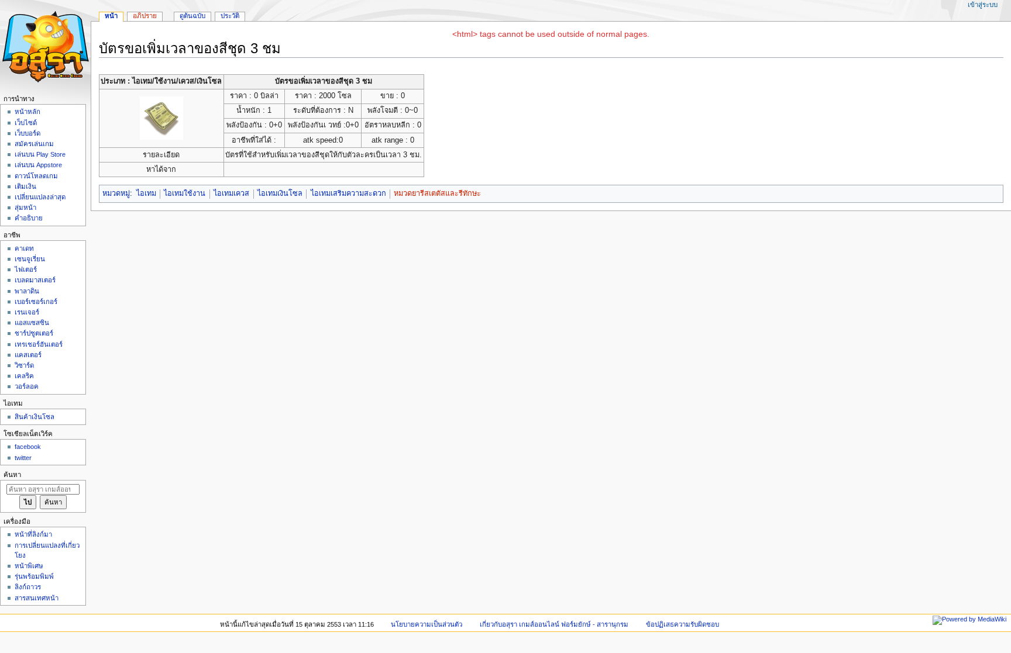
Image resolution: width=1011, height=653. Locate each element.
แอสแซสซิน (32, 322)
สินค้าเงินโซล (34, 416)
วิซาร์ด (24, 365)
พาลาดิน (27, 291)
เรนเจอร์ (27, 312)
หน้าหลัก (27, 111)
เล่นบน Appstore (38, 164)
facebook (28, 446)
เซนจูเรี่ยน (30, 258)
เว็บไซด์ (26, 122)
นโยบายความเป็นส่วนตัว (426, 624)
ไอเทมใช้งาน (184, 193)
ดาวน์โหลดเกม (36, 175)
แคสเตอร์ (28, 354)
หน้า (111, 15)
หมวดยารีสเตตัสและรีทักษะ (437, 193)
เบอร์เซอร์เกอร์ (36, 301)
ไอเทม (146, 193)
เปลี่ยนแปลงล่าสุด (40, 197)
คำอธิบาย (29, 218)
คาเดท (24, 248)
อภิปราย (145, 15)
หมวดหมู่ (116, 193)
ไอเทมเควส (231, 193)
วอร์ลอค (27, 386)
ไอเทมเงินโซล (279, 193)
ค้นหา (12, 474)
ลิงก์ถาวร (28, 586)
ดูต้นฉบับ (192, 15)
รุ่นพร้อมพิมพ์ (34, 576)
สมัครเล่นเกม (34, 143)
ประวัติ (230, 15)
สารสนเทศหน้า (37, 598)
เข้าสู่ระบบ (983, 4)
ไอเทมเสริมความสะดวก (348, 193)
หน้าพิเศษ (29, 565)
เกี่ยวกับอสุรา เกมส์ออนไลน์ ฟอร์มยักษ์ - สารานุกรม (554, 624)
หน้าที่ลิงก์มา (33, 534)
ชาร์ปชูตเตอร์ (34, 333)
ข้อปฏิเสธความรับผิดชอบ (682, 624)
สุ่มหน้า (25, 207)
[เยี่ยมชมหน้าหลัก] (45, 45)
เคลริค (24, 375)
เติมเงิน (25, 186)
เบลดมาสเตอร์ (35, 280)
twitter (23, 457)
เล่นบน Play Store (40, 154)
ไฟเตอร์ (26, 269)
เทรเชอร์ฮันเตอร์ (39, 344)
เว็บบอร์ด (27, 133)
